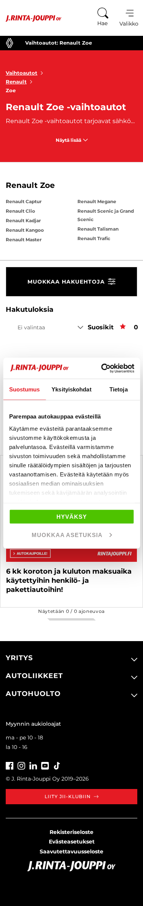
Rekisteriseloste (71, 832)
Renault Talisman (98, 229)
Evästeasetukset (72, 841)
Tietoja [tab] (118, 389)
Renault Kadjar (23, 220)
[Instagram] (21, 764)
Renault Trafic (93, 238)
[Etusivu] (30, 18)
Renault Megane (96, 201)
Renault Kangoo (25, 230)
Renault (16, 82)
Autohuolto (33, 694)
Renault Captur (24, 201)
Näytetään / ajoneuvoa (71, 611)
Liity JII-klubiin (68, 796)
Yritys (19, 658)
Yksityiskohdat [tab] (71, 389)
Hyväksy (71, 516)
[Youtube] (45, 764)
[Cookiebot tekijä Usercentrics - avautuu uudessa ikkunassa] (101, 368)
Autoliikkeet (34, 676)
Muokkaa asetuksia (67, 534)
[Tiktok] (57, 764)
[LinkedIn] (33, 764)
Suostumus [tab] (24, 389)
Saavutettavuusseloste (71, 851)
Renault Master (24, 239)
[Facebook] (9, 764)
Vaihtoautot (21, 73)
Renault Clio (20, 211)
